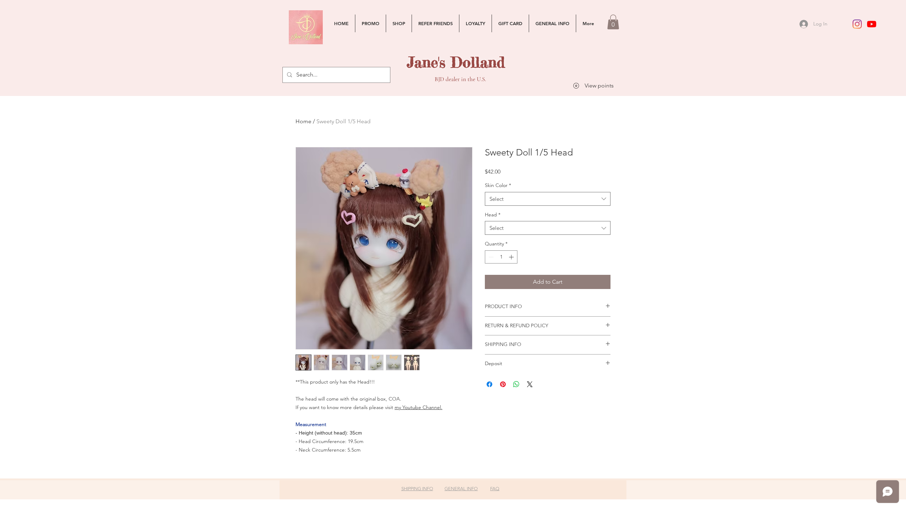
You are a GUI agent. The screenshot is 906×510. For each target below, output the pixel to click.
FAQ (494, 488)
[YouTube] (871, 24)
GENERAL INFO (461, 488)
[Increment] (512, 257)
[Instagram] (857, 24)
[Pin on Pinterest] (503, 384)
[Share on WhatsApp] (516, 384)
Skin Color (498, 185)
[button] (613, 22)
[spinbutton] (501, 257)
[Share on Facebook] (489, 384)
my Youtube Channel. (418, 407)
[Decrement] (490, 257)
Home (303, 121)
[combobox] (547, 199)
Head (492, 214)
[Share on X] (530, 384)
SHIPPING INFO (417, 488)
